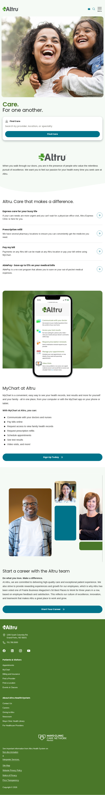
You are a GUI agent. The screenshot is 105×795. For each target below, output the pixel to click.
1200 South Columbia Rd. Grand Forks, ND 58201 (17, 636)
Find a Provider (9, 678)
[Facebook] (4, 650)
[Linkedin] (12, 650)
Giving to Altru (8, 712)
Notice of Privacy (10, 775)
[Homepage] (10, 629)
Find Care (15, 121)
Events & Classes (10, 687)
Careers (6, 708)
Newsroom (7, 717)
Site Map (6, 765)
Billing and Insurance (11, 674)
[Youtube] (28, 650)
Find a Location (9, 683)
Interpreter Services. (11, 759)
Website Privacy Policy (12, 770)
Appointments (8, 665)
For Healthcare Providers (13, 725)
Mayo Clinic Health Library (14, 721)
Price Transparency (11, 780)
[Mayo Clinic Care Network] (52, 738)
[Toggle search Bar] (94, 9)
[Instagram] (20, 650)
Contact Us (7, 703)
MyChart (6, 670)
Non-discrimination (10, 752)
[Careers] (89, 9)
